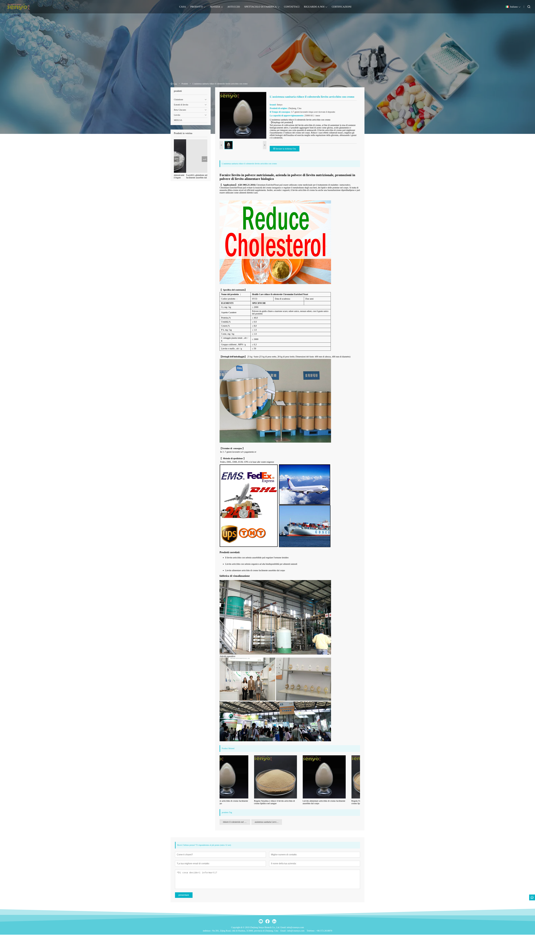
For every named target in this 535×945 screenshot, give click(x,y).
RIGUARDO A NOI (314, 6)
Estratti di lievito (181, 104)
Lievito (177, 115)
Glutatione (178, 99)
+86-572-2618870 (324, 931)
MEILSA (178, 120)
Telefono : (311, 931)
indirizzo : (207, 931)
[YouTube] (261, 921)
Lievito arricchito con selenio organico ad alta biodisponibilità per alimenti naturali (261, 564)
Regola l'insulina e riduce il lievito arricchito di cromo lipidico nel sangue (242, 802)
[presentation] (176, 159)
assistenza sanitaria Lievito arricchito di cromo (268, 822)
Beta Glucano (180, 110)
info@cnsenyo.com (295, 931)
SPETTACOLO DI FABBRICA (260, 6)
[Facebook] (267, 921)
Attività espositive (227, 656)
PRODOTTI (196, 6)
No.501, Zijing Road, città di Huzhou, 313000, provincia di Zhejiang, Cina (245, 931)
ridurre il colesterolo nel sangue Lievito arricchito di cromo (236, 822)
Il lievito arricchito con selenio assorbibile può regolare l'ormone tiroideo (257, 557)
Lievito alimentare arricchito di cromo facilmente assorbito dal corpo (255, 570)
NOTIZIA (215, 6)
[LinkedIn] (274, 921)
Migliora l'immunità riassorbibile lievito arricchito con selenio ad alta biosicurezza (189, 176)
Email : (283, 931)
